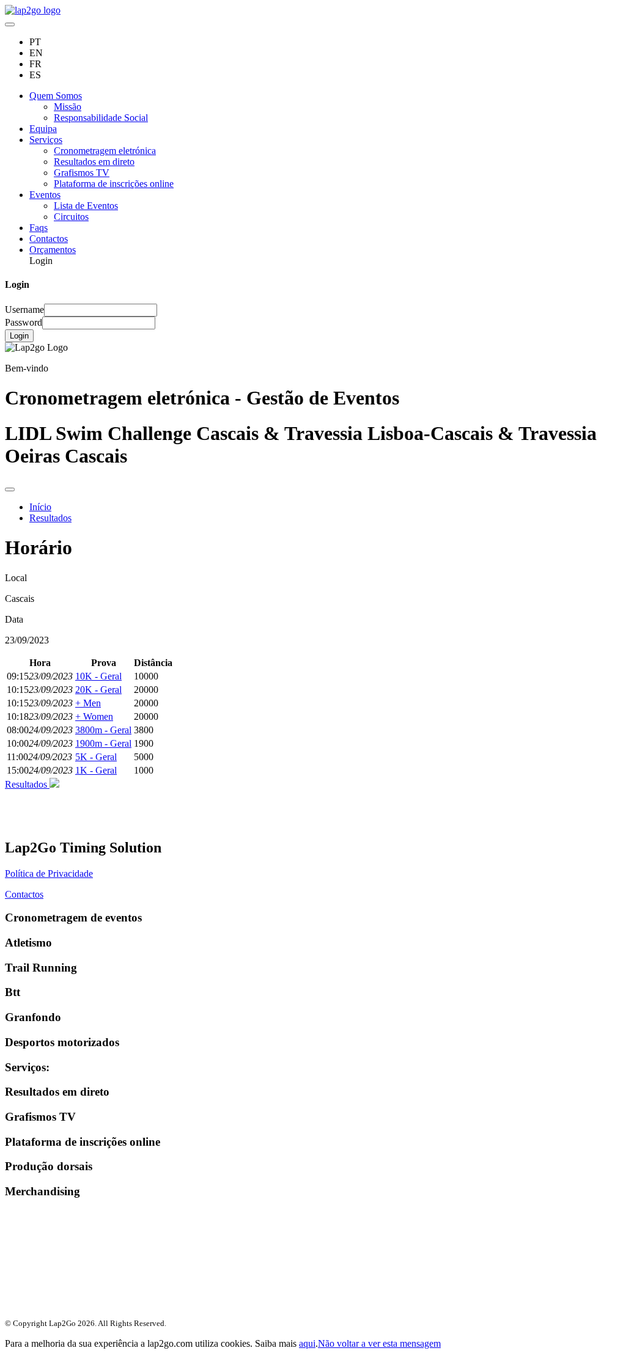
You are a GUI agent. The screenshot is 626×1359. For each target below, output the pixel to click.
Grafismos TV (81, 172)
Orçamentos (52, 249)
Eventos (45, 194)
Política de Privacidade (49, 873)
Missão (67, 106)
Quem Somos (55, 95)
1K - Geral (96, 770)
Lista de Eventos (86, 205)
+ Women (94, 716)
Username (24, 309)
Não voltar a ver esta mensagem (379, 1343)
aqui (307, 1343)
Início (40, 507)
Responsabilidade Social (101, 117)
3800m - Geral (103, 730)
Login (19, 335)
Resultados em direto (94, 161)
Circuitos (71, 216)
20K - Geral (98, 689)
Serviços (45, 139)
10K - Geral (98, 676)
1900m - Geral (103, 743)
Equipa (43, 128)
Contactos (48, 238)
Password (23, 322)
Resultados (50, 518)
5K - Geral (96, 757)
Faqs (38, 227)
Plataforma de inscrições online (114, 183)
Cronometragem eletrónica (105, 150)
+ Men (88, 703)
